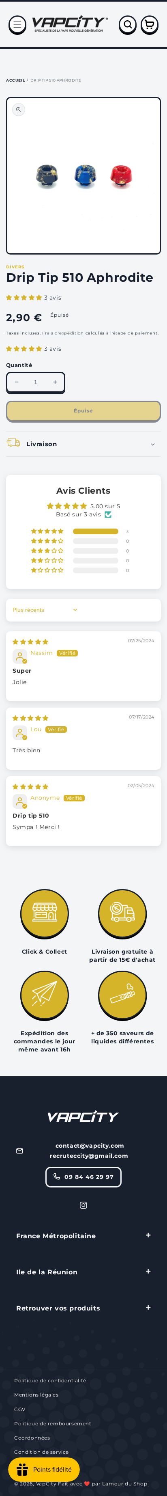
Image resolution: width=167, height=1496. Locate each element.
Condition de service (41, 1452)
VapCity (46, 1484)
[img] (31, 641)
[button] (17, 24)
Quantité (19, 365)
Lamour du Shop (124, 1484)
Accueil (15, 80)
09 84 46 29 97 (89, 1177)
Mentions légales (36, 1395)
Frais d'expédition (63, 333)
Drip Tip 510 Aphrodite (55, 80)
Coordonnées (32, 1438)
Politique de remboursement (53, 1423)
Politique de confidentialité (50, 1380)
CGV (20, 1409)
